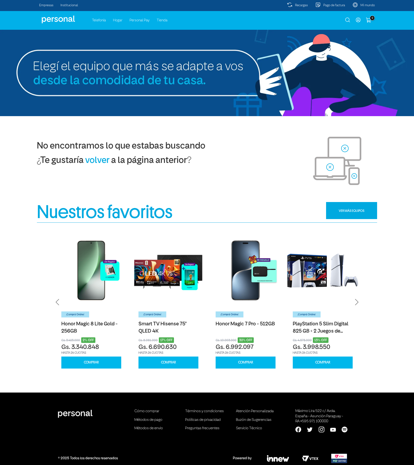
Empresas (46, 5)
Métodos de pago (148, 420)
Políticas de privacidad (203, 420)
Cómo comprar (146, 411)
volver (97, 161)
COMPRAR (91, 362)
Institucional (69, 5)
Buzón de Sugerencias (253, 420)
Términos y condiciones (204, 411)
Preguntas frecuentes (202, 428)
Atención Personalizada (255, 411)
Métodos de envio (148, 428)
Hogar (117, 20)
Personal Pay (140, 20)
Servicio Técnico (249, 428)
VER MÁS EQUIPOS (351, 210)
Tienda (162, 20)
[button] (57, 302)
